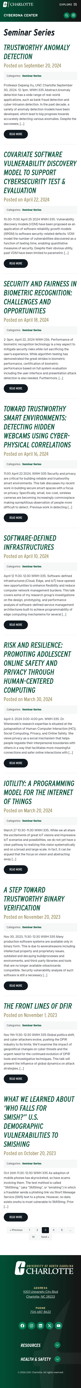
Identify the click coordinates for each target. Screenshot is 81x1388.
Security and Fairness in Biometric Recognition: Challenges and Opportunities (40, 297)
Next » (45, 1237)
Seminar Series (31, 76)
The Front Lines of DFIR (38, 1006)
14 (33, 1237)
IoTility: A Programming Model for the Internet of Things (39, 792)
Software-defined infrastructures (30, 543)
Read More (15, 134)
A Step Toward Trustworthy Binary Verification (34, 898)
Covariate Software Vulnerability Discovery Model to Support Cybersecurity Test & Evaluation (40, 172)
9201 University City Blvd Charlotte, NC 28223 (40, 1294)
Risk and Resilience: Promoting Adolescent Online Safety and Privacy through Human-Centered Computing (37, 668)
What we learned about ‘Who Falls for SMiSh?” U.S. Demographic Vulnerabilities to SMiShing (39, 1122)
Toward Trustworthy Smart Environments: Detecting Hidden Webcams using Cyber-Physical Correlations (37, 426)
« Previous (16, 1230)
